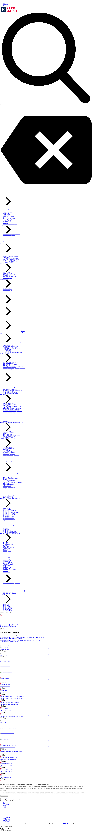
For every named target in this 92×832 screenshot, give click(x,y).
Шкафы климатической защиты (8, 363)
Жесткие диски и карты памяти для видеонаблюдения (12, 482)
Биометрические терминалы (8, 236)
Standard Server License (4, 680)
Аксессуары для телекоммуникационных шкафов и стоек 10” (14, 366)
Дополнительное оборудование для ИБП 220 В (11, 583)
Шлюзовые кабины (6, 561)
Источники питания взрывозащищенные (10, 389)
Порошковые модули (6, 420)
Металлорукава (5, 253)
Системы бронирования (7, 570)
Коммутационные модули (7, 290)
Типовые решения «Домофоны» (8, 448)
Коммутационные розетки (7, 289)
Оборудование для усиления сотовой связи (10, 208)
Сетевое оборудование (4, 196)
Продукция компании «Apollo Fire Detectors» (11, 512)
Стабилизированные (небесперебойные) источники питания (14, 588)
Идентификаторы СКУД (7, 560)
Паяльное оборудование (7, 254)
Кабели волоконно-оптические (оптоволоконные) (12, 342)
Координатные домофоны (7, 451)
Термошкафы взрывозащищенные (9, 384)
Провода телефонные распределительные (10, 346)
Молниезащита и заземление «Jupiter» (9, 305)
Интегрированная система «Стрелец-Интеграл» (11, 522)
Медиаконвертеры (6, 210)
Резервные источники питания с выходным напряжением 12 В (14, 591)
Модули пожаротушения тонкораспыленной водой (12, 406)
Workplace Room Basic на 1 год (6, 765)
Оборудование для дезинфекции (8, 240)
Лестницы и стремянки (7, 272)
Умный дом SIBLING (6, 604)
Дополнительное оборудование (8, 584)
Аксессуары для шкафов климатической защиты (11, 362)
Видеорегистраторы (6, 483)
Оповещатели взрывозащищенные (9, 391)
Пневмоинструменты (6, 275)
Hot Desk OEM (3, 692)
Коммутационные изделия (7, 257)
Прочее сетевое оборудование (8, 207)
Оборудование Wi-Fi (6, 213)
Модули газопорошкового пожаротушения (10, 419)
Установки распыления (7, 407)
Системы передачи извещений (8, 525)
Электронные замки (6, 565)
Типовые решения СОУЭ (7, 431)
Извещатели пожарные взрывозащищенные (10, 392)
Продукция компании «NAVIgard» (9, 519)
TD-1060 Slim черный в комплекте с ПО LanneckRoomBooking (11, 716)
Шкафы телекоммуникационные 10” (9, 367)
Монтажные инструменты (7, 278)
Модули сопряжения (6, 450)
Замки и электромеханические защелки (10, 554)
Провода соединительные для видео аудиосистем (11, 343)
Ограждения (5, 552)
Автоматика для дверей (7, 551)
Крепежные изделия (6, 255)
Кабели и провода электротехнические (10, 347)
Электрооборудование (4, 306)
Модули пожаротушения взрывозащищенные (11, 386)
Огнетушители (5, 421)
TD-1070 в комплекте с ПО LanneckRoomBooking (9, 704)
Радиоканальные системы (7, 526)
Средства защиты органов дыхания (9, 412)
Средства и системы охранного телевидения (8, 462)
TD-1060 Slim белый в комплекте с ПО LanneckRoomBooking (11, 698)
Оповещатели (5, 528)
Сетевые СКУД (5, 556)
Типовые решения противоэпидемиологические (11, 234)
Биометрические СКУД (7, 555)
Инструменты (2, 263)
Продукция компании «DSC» (8, 511)
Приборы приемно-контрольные (8, 527)
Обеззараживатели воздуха (7, 241)
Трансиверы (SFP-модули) (7, 209)
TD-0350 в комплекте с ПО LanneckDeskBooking (9, 728)
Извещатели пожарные (7, 530)
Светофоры (5, 550)
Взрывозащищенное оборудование (6, 372)
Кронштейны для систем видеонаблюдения (10, 478)
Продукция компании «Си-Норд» (9, 515)
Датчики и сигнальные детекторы (9, 507)
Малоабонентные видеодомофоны (9, 452)
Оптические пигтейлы (7, 221)
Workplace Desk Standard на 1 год (6, 771)
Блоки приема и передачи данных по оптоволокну (12, 490)
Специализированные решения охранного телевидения (13, 472)
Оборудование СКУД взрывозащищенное (10, 382)
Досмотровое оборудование (8, 563)
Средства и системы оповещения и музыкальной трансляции (11, 422)
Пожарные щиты (6, 415)
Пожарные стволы (6, 405)
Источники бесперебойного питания (9, 593)
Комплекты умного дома (7, 610)
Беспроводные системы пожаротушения (10, 418)
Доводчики (5, 545)
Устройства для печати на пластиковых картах (11, 558)
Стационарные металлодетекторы (9, 235)
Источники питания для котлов (8, 592)
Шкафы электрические (7, 365)
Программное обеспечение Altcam (9, 495)
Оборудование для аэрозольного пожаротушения (11, 409)
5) (48, 679)
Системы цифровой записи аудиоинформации (11, 455)
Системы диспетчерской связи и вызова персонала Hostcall (13, 330)
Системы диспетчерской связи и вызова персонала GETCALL (14, 329)
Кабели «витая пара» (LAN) (8, 351)
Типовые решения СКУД (7, 562)
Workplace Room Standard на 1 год (6, 734)
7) (48, 685)
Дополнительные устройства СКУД (9, 547)
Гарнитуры (5, 459)
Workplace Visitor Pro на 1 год (5, 777)
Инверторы (5, 586)
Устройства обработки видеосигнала (9, 475)
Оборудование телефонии (7, 288)
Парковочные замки (6, 572)
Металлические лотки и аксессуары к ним (10, 258)
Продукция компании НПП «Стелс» (9, 520)
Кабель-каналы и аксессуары (8, 262)
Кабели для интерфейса (7, 350)
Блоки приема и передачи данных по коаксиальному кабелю (14, 491)
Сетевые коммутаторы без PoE (8, 216)
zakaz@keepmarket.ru (46, 0)
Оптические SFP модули (7, 206)
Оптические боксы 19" (7, 371)
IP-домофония (5, 449)
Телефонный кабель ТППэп (8, 345)
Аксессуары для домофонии (8, 447)
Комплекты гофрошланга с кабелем (9, 260)
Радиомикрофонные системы (8, 437)
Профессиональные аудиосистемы (9, 436)
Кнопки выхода (5, 543)
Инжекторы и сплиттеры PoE (8, 211)
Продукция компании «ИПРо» (8, 518)
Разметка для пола (6, 239)
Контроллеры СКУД (6, 548)
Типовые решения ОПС (7, 509)
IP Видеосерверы (6, 481)
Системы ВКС (5, 571)
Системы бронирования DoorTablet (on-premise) (9, 624)
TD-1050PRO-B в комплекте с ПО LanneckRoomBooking (10, 753)
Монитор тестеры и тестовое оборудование (10, 488)
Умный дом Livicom (6, 606)
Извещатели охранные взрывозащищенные (10, 393)
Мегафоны (4, 433)
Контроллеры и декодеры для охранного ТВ (11, 473)
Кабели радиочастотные (7, 349)
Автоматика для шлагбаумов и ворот (9, 569)
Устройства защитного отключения (9, 319)
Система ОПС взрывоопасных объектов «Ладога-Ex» (12, 387)
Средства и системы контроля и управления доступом (10, 533)
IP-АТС (4, 217)
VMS (3, 476)
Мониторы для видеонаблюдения (9, 480)
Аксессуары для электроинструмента (9, 276)
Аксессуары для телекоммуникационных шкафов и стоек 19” (14, 368)
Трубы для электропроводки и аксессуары (10, 261)
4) (48, 691)
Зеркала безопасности (6, 546)
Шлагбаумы (5, 566)
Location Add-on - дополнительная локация (8, 759)
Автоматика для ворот (7, 567)
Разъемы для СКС (6, 293)
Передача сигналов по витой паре (9, 493)
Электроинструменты (6, 277)
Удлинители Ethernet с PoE (7, 212)
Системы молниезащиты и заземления (7, 294)
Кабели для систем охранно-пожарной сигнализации (12, 352)
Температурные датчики (7, 242)
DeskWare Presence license (5, 686)
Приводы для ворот (6, 568)
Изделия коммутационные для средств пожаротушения (13, 417)
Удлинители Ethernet (6, 214)
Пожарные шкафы (6, 414)
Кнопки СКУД (5, 542)
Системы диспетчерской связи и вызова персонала (9, 320)
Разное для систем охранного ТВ (9, 474)
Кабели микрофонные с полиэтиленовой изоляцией (12, 344)
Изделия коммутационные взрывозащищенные (11, 383)
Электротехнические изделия (8, 316)
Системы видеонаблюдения (8, 497)
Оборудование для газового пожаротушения (11, 410)
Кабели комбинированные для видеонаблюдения (11, 348)
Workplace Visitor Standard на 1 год (6, 661)
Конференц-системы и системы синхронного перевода (13, 460)
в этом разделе (65, 823)
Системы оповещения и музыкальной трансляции (12, 435)
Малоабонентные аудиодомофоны (9, 454)
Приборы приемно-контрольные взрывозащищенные (12, 390)
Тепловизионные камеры (7, 238)
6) (48, 648)
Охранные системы (6, 508)
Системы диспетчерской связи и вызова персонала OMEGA (13, 332)
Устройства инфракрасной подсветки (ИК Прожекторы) (13, 492)
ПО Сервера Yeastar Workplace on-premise (7, 747)
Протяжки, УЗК (5, 223)
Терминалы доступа (6, 549)
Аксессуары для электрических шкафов (10, 364)
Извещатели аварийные (7, 529)
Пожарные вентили (6, 416)
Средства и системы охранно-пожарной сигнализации (10, 498)
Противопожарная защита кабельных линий (11, 259)
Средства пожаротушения (5, 394)
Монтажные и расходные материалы (7, 243)
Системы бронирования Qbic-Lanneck (7, 625)
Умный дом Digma (6, 605)
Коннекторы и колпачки (7, 220)
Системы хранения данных (7, 477)
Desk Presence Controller (4, 667)
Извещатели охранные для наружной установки (11, 531)
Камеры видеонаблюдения (7, 485)
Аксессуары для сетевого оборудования (10, 224)
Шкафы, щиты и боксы (4, 353)
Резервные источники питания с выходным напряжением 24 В (14, 590)
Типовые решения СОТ (7, 486)
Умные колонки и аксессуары (8, 609)
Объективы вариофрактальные (8, 484)
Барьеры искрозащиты (7, 388)
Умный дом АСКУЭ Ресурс (8, 608)
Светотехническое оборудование (8, 317)
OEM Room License (3, 722)
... (10, 629)
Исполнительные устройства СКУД (9, 544)
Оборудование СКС (4, 279)
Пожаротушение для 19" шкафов (8, 403)
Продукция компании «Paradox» (8, 516)
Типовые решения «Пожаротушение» (9, 404)
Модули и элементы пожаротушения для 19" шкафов (12, 411)
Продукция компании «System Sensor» (10, 510)
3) (48, 654)
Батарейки (4, 589)
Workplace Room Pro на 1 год (5, 649)
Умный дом (2, 594)
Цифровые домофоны (6, 453)
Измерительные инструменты (8, 273)
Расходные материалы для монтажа (9, 252)
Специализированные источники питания (10, 587)
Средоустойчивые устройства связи (9, 461)
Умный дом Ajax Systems (7, 607)
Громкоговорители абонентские (8, 432)
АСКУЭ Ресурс (5, 524)
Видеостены (5, 471)
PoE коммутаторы (6, 215)
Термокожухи (5, 479)
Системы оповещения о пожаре (8, 434)
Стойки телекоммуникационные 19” (9, 369)
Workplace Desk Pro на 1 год (5, 710)
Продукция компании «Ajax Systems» (9, 514)
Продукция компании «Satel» (8, 517)
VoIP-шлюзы (5, 458)
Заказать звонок (52, 0)
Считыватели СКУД (6, 559)
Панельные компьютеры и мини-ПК (9, 218)
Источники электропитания (8, 564)
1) (48, 715)
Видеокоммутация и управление (8, 496)
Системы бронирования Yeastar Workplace (8, 626)
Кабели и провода (3, 333)
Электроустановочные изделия (8, 318)
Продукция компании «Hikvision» (9, 513)
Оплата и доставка (37, 0)
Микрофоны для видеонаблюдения (9, 487)
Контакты (29, 0)
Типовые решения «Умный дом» (8, 603)
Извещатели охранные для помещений (10, 532)
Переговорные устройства (7, 456)
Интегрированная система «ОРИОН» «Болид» (11, 523)
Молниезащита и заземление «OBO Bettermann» (11, 304)
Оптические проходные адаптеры (9, 222)
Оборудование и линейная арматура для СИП (11, 256)
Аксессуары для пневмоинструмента (9, 274)
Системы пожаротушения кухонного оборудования (12, 408)
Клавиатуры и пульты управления (9, 494)
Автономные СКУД (6, 557)
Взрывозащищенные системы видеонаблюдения (11, 385)
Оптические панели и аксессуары (9, 291)
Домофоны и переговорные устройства (7, 438)
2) (48, 697)
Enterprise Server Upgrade (4, 655)
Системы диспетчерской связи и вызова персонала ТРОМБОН (14, 331)
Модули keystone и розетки (7, 219)
